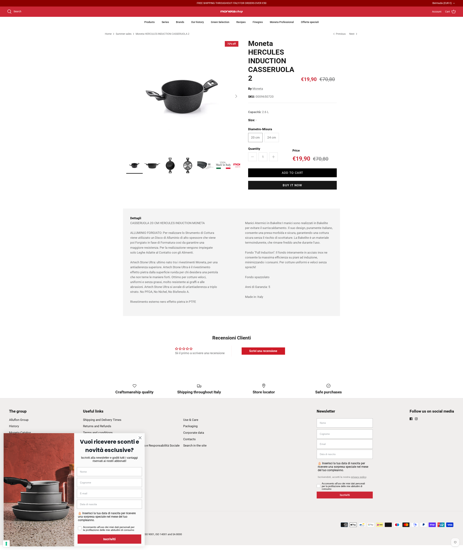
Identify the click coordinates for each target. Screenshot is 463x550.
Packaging (190, 426)
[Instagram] (416, 418)
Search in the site (195, 445)
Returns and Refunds (97, 426)
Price (296, 150)
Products (149, 22)
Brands (180, 22)
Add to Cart (292, 173)
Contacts (189, 439)
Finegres (258, 22)
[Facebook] (411, 418)
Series (165, 22)
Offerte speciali (310, 22)
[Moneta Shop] (231, 11)
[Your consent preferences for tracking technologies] (6, 543)
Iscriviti (345, 495)
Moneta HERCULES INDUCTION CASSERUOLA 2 (162, 33)
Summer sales (123, 33)
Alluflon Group (19, 420)
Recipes (241, 22)
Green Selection (220, 22)
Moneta (257, 88)
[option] (183, 96)
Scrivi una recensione (263, 351)
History (14, 426)
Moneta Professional (282, 22)
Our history (197, 22)
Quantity (254, 148)
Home (108, 33)
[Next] (236, 96)
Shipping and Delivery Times (102, 420)
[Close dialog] (140, 438)
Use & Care (190, 420)
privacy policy (358, 476)
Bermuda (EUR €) (442, 3)
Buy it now (292, 185)
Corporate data (193, 432)
